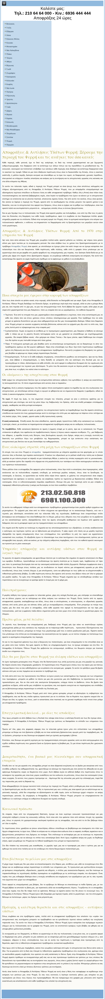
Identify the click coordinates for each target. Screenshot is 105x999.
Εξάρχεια (9, 31)
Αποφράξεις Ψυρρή (19, 246)
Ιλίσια (8, 35)
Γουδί (8, 69)
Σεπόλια (9, 137)
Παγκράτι (10, 145)
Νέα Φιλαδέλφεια (13, 130)
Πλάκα (9, 54)
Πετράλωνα (10, 133)
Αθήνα (9, 62)
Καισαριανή (10, 77)
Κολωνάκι (10, 81)
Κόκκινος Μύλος (12, 39)
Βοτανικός (10, 24)
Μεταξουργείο (11, 126)
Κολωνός (10, 122)
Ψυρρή (9, 141)
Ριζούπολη (10, 96)
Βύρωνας (10, 65)
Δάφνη (9, 111)
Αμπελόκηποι (11, 103)
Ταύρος (9, 58)
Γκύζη (8, 28)
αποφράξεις (36, 452)
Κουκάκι (9, 43)
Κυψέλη (9, 84)
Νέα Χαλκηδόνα (12, 50)
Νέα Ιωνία (10, 88)
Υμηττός (9, 99)
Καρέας (9, 118)
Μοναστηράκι (11, 46)
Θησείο (9, 114)
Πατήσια (9, 92)
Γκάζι (8, 107)
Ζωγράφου (10, 73)
